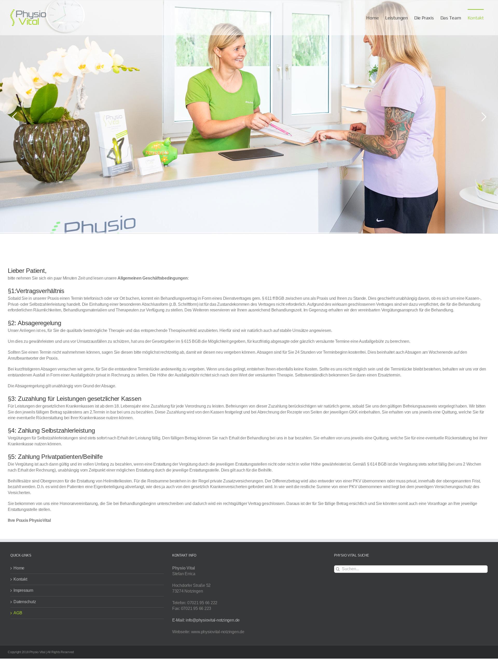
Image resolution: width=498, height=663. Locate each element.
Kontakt (20, 579)
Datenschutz (24, 602)
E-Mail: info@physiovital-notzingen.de (206, 620)
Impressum (23, 590)
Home (18, 568)
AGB (17, 613)
